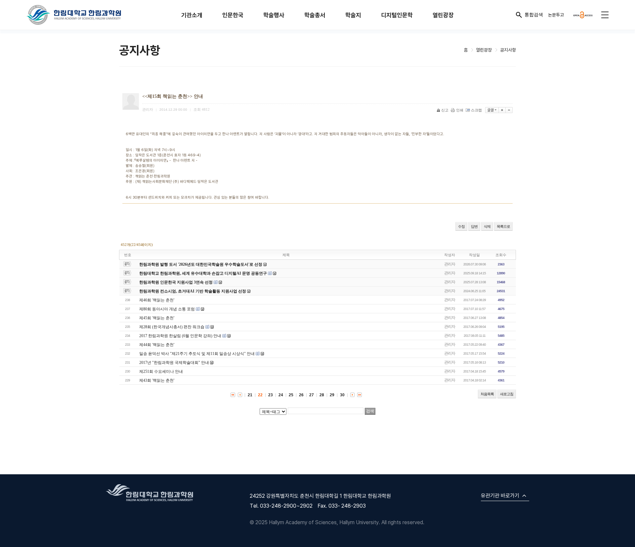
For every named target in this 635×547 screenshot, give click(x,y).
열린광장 (443, 15)
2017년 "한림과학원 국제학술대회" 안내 (174, 362)
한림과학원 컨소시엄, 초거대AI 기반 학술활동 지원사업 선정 (192, 291)
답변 (474, 226)
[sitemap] (605, 15)
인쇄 (459, 110)
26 (301, 395)
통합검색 (534, 14)
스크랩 (476, 110)
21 (250, 395)
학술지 (353, 15)
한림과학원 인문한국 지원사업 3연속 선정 (176, 282)
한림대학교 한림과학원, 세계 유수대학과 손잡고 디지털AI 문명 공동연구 (203, 273)
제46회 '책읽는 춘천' (156, 300)
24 (280, 395)
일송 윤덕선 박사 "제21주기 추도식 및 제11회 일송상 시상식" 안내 (197, 353)
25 (291, 395)
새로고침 (506, 394)
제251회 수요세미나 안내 (161, 371)
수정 (461, 226)
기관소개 (191, 15)
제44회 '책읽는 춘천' (156, 344)
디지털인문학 (397, 15)
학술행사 (273, 15)
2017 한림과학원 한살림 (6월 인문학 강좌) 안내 (180, 335)
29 (332, 395)
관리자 (449, 264)
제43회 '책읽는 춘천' (156, 380)
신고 (444, 110)
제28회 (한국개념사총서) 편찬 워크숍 (171, 327)
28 (321, 395)
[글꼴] (492, 110)
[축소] (509, 110)
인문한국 (232, 15)
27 (311, 395)
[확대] (502, 110)
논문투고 (556, 15)
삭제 (487, 226)
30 (342, 395)
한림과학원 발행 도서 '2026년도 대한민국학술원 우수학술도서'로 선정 (200, 264)
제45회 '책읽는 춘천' (156, 318)
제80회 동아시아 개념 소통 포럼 (167, 309)
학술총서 (314, 15)
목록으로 (503, 226)
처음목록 (487, 394)
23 (270, 395)
